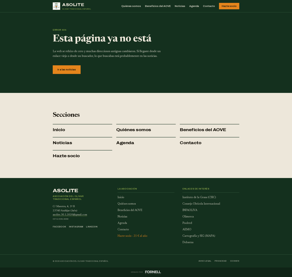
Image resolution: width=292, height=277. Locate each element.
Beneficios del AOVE (158, 6)
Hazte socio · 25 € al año (132, 236)
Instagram (76, 227)
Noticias (180, 6)
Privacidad (221, 261)
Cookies (234, 261)
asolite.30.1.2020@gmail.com (70, 215)
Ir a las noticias (66, 69)
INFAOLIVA (189, 210)
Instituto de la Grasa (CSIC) (199, 197)
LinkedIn (92, 227)
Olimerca (188, 216)
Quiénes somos (131, 6)
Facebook (59, 227)
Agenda (194, 6)
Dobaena (187, 242)
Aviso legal (205, 261)
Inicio (59, 130)
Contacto (209, 6)
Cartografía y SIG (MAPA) (198, 236)
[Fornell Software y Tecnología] (153, 272)
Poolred (187, 223)
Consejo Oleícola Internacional (201, 204)
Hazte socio (229, 6)
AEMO (186, 229)
